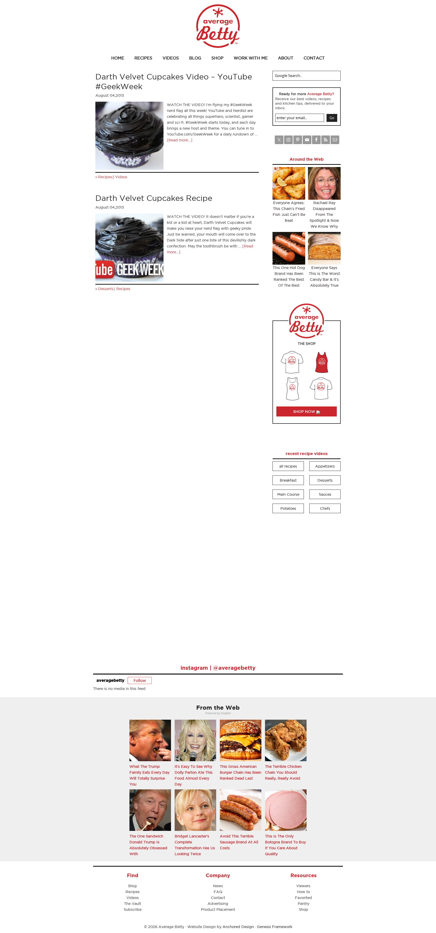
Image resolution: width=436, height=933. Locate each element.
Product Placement (218, 909)
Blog (132, 886)
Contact (218, 898)
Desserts (105, 289)
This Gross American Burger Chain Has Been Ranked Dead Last (240, 772)
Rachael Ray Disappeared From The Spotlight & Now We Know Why (324, 214)
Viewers (303, 886)
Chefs (325, 508)
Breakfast (288, 480)
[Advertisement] (306, 586)
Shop (303, 909)
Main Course (288, 494)
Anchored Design (238, 927)
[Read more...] (179, 140)
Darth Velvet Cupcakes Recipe (153, 198)
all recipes (288, 466)
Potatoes (288, 508)
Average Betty (218, 26)
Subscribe (132, 909)
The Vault (132, 903)
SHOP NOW (304, 411)
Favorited (303, 898)
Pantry (303, 903)
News (218, 886)
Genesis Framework (274, 927)
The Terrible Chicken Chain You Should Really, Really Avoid (283, 772)
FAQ (218, 892)
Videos (121, 177)
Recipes (105, 177)
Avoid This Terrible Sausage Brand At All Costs (239, 842)
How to (303, 892)
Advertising (218, 903)
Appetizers (325, 466)
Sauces (325, 494)
